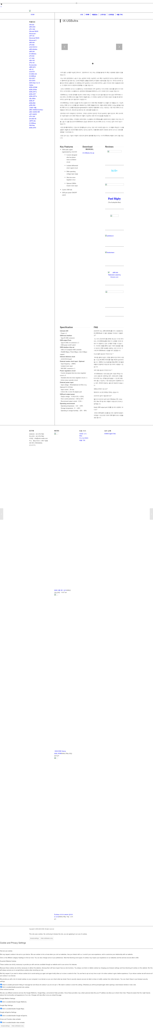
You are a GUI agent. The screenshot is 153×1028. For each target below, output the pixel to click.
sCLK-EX (32, 72)
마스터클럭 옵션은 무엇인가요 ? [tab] (103, 354)
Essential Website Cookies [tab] (8, 961)
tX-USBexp (32, 123)
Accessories (33, 65)
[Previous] (65, 47)
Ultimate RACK (33, 31)
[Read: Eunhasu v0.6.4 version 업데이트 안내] (56, 758)
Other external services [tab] (7, 989)
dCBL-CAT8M (33, 87)
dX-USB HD (32, 119)
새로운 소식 (82, 434)
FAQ (80, 436)
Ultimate (31, 25)
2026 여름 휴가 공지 (60, 590)
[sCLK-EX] (1, 514)
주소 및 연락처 (83, 438)
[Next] (119, 47)
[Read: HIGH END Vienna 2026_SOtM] (56, 595)
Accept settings (34, 938)
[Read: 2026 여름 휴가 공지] (56, 434)
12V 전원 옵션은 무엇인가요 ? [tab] (103, 370)
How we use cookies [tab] (6, 951)
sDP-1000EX (33, 114)
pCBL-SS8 (32, 105)
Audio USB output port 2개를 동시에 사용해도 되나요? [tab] (108, 408)
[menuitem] (81, 14)
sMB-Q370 (32, 67)
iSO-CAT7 (32, 78)
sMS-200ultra (33, 49)
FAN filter (32, 125)
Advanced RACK (34, 38)
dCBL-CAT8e (33, 89)
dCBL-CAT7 (32, 94)
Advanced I (32, 34)
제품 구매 (82, 440)
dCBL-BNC (32, 103)
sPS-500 (31, 56)
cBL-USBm (32, 98)
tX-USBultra (32, 54)
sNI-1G (31, 69)
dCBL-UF (31, 101)
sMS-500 (32, 42)
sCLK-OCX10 (33, 47)
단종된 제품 (32, 107)
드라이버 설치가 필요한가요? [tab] (103, 396)
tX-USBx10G (33, 74)
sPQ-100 (31, 63)
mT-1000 (31, 58)
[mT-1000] (151, 514)
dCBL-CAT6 (32, 128)
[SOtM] (31, 14)
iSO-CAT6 (32, 81)
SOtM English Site (110, 434)
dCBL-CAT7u (33, 92)
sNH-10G (32, 60)
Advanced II (32, 40)
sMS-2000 (32, 27)
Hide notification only (47, 938)
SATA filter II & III (34, 83)
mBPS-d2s (32, 121)
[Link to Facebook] (29, 1)
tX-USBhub (32, 76)
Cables (31, 85)
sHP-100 (31, 36)
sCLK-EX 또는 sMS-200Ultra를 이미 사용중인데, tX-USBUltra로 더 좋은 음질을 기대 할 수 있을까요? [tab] (108, 333)
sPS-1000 (32, 116)
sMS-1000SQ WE (34, 112)
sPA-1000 (32, 29)
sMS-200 (32, 51)
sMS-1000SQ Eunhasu (36, 110)
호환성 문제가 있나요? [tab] (101, 389)
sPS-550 (31, 45)
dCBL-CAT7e (33, 96)
